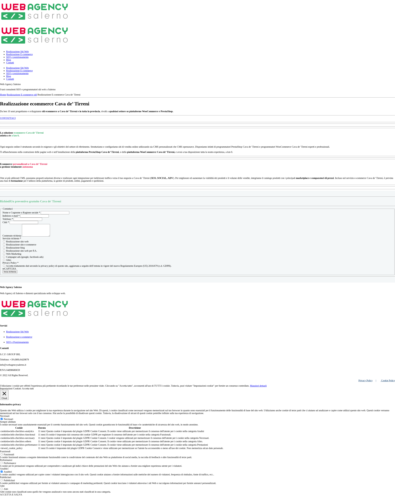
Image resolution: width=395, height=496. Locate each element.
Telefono (7, 219)
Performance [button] (6, 460)
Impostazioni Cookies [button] (10, 388)
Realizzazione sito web (17, 241)
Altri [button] (2, 486)
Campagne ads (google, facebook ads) (24, 257)
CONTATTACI (8, 118)
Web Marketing (13, 254)
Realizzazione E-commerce (19, 54)
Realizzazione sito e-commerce (21, 244)
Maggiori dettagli (258, 385)
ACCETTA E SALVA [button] (11, 494)
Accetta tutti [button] (28, 388)
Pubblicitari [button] (5, 477)
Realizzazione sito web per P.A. (21, 250)
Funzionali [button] (5, 451)
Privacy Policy (365, 380)
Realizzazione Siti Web (17, 51)
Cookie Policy (387, 380)
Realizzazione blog (15, 247)
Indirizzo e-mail (11, 215)
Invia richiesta (10, 272)
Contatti (10, 62)
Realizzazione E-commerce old (22, 94)
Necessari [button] (4, 416)
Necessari (8, 419)
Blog (8, 60)
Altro (8, 260)
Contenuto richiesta (12, 235)
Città (5, 222)
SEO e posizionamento (17, 57)
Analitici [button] (4, 468)
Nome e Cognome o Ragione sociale (21, 212)
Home (3, 94)
